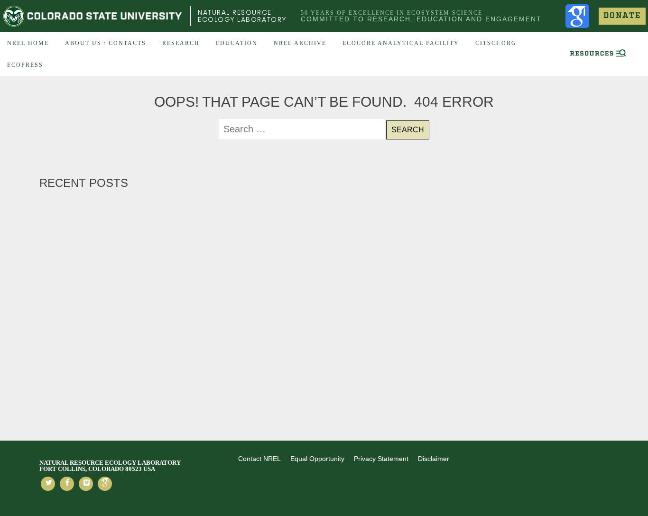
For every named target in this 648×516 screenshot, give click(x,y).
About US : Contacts (105, 43)
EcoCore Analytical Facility (401, 43)
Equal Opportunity (317, 458)
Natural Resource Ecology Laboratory (242, 16)
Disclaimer (433, 458)
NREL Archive (300, 43)
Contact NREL (259, 458)
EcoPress (25, 65)
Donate (622, 16)
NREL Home (28, 43)
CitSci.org (496, 43)
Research (181, 43)
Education (237, 43)
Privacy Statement (381, 458)
